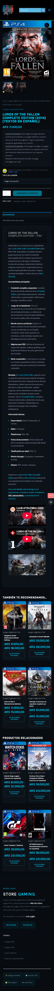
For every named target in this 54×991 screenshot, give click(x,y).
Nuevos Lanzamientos (14, 958)
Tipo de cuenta (10, 175)
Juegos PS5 (9, 942)
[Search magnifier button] (43, 10)
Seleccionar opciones (14, 654)
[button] (46, 25)
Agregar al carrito (27, 193)
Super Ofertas (11, 953)
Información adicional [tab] (13, 220)
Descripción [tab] (8, 215)
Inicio (5, 101)
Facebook (28, 925)
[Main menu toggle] (49, 10)
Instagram (11, 925)
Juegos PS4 (9, 947)
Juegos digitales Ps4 (15, 101)
